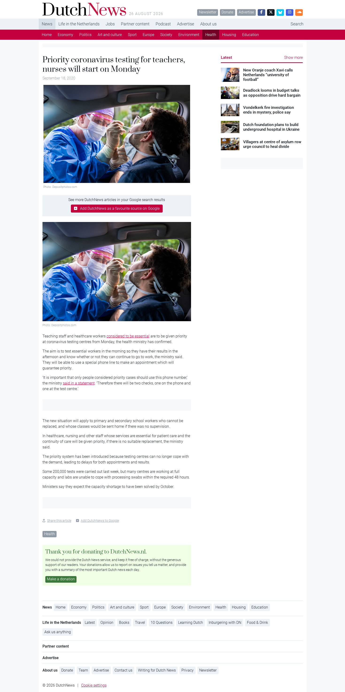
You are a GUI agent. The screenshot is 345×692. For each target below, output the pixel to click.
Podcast (163, 23)
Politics (85, 34)
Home (47, 34)
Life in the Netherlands (79, 23)
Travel (140, 622)
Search (297, 23)
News (47, 23)
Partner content (135, 23)
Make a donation (61, 579)
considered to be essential (128, 336)
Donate (227, 12)
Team (83, 670)
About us (208, 23)
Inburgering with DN (225, 622)
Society (166, 34)
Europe (148, 34)
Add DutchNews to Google (100, 520)
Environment (188, 34)
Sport (132, 34)
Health (210, 34)
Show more (293, 57)
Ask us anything (57, 632)
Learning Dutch (190, 622)
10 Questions (161, 622)
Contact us (123, 670)
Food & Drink (257, 622)
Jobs (110, 23)
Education (250, 34)
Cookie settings (94, 685)
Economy (65, 34)
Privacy (187, 670)
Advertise (246, 12)
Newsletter (207, 12)
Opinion (106, 622)
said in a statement (79, 383)
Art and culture (110, 34)
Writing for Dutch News (157, 670)
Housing (229, 34)
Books (124, 622)
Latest (226, 57)
